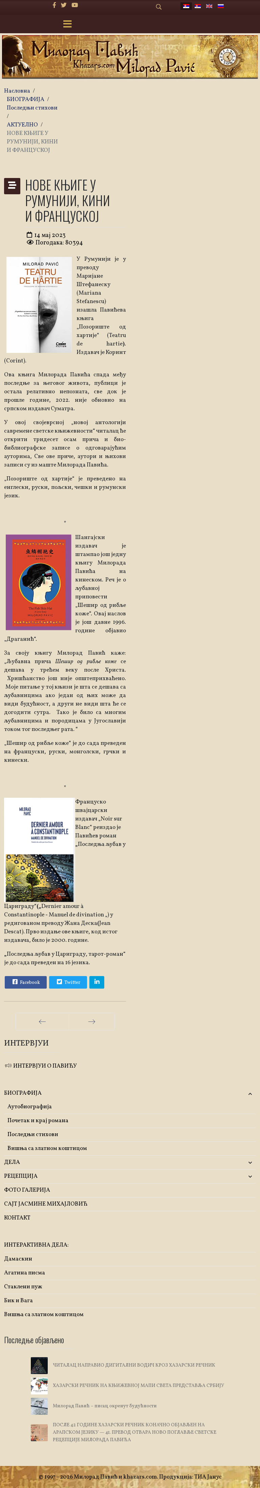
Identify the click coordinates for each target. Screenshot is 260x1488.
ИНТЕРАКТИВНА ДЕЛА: (36, 1245)
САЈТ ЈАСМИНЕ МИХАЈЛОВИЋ (46, 1204)
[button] (214, 1093)
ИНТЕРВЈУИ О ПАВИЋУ (44, 1066)
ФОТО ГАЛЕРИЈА (27, 1190)
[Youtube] (74, 5)
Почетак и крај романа (37, 1121)
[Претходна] (42, 1021)
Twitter (71, 982)
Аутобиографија (29, 1107)
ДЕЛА (12, 1162)
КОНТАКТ (17, 1218)
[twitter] (64, 5)
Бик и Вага (18, 1301)
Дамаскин (18, 1259)
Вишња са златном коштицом (47, 1148)
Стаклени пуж (23, 1287)
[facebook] (54, 5)
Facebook (29, 982)
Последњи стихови (32, 1134)
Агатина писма (24, 1273)
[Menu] (67, 24)
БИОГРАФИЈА (23, 1093)
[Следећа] (91, 1021)
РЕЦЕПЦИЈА (21, 1176)
